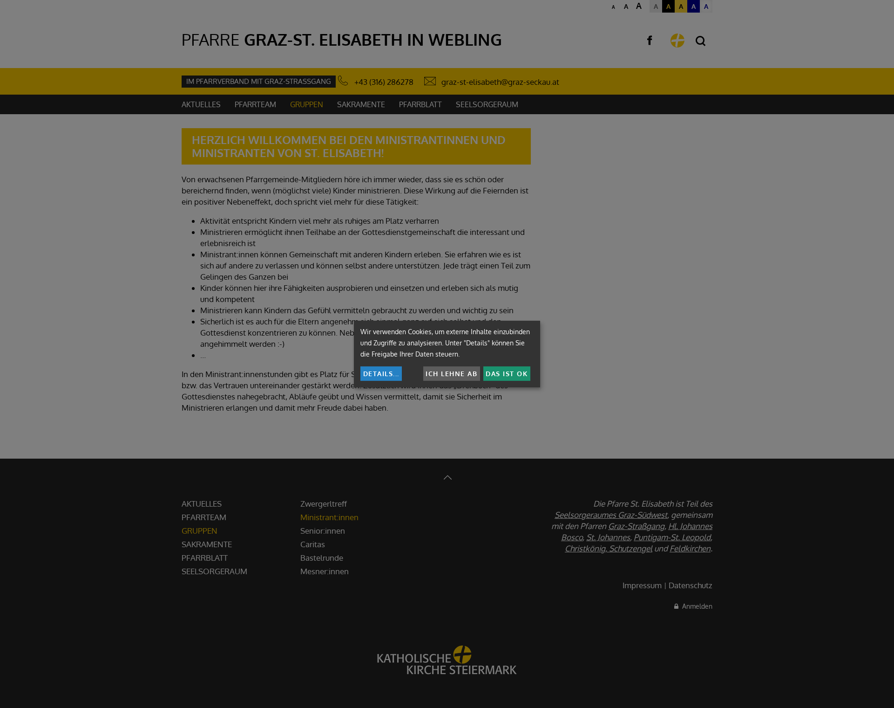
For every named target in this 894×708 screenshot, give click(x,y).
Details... (381, 374)
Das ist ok (507, 374)
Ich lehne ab (451, 374)
